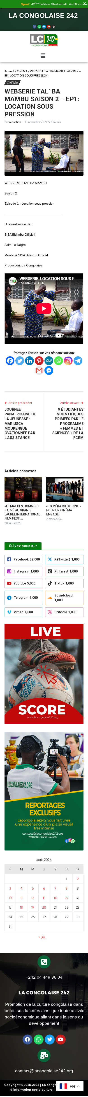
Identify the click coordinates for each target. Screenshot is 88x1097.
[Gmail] (39, 370)
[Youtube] (49, 27)
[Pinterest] (39, 360)
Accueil (9, 71)
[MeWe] (48, 360)
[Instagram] (68, 360)
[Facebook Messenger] (48, 370)
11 (21, 898)
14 (55, 898)
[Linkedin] (29, 360)
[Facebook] (34, 27)
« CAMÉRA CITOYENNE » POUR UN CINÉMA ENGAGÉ (63, 510)
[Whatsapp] (39, 27)
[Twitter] (44, 27)
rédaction (15, 122)
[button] (43, 55)
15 (66, 898)
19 (32, 907)
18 (21, 907)
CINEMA (22, 71)
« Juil (42, 937)
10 (10, 898)
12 (32, 898)
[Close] (84, 3)
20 (44, 907)
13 (44, 898)
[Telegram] (78, 360)
